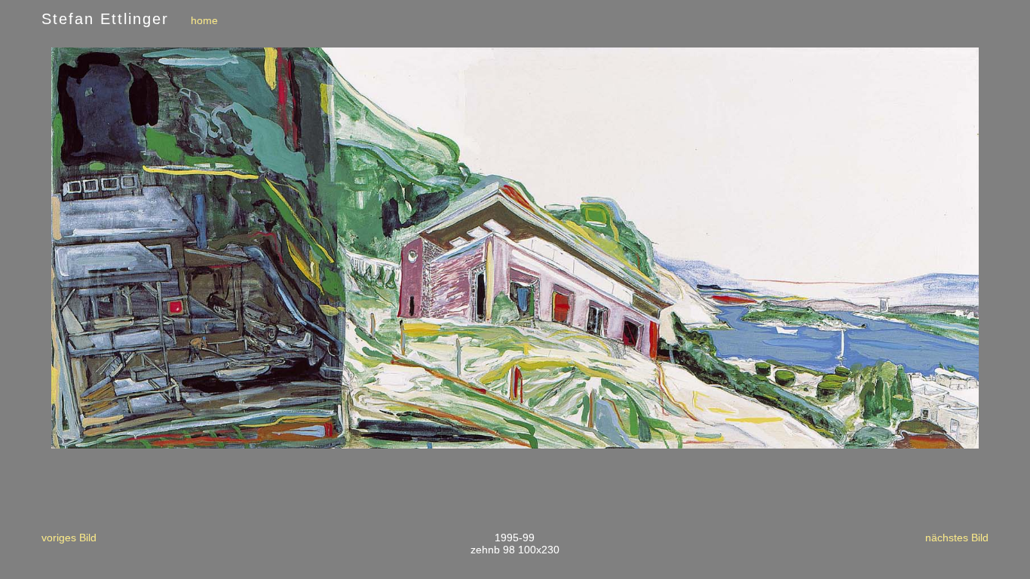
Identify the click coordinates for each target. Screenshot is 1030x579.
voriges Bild (69, 538)
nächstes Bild (957, 538)
